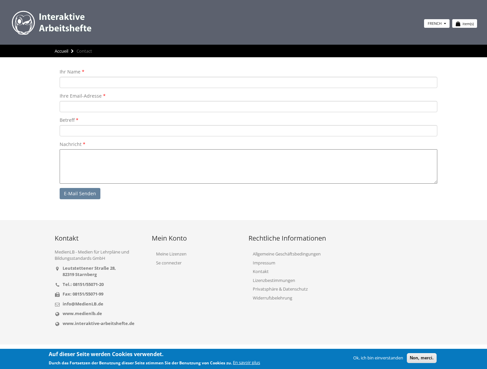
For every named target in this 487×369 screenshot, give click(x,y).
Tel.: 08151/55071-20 (83, 284)
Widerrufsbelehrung (272, 298)
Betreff (67, 120)
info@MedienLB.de (83, 304)
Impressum (264, 263)
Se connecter (169, 263)
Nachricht (70, 144)
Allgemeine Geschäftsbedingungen (287, 254)
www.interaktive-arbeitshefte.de (99, 323)
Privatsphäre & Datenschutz (280, 289)
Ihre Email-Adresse (81, 96)
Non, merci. (422, 357)
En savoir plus (246, 362)
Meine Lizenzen (171, 254)
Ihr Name (70, 72)
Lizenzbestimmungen (274, 280)
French (435, 23)
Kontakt (261, 271)
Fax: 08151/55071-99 (83, 294)
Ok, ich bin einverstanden (378, 358)
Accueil (61, 51)
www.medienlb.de (82, 313)
